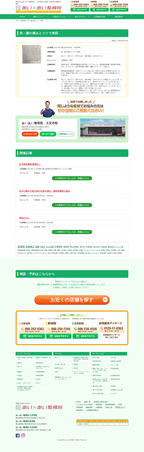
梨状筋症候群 (115, 379)
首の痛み (44, 367)
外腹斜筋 (104, 247)
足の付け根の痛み (98, 393)
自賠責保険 (22, 250)
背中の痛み (96, 357)
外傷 (28, 250)
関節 (55, 250)
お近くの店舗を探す (78, 299)
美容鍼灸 (79, 407)
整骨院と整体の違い (101, 402)
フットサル (95, 253)
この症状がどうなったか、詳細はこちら (72, 178)
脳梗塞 (20, 372)
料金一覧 (109, 407)
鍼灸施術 (89, 407)
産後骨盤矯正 (110, 404)
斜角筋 (70, 250)
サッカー (87, 250)
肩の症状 (58, 353)
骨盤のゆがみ (100, 380)
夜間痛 (103, 250)
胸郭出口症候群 (116, 361)
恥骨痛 (113, 386)
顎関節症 (63, 378)
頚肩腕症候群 (115, 375)
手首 (118, 250)
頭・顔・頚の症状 (24, 353)
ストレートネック (81, 372)
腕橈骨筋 (111, 247)
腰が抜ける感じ (98, 386)
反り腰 (113, 357)
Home (22, 17)
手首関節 (114, 250)
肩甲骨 (82, 247)
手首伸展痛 (80, 253)
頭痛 (25, 358)
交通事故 (89, 247)
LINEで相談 (49, 134)
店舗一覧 (87, 402)
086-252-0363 (31, 134)
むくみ (98, 250)
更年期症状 (39, 363)
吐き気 (38, 379)
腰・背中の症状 (98, 353)
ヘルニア (114, 393)
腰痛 (37, 247)
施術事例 (118, 17)
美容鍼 (61, 253)
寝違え (123, 250)
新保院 (21, 246)
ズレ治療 (50, 247)
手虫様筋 (75, 250)
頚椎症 (43, 358)
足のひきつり (22, 253)
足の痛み (64, 250)
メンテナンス (38, 253)
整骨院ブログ (120, 407)
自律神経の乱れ (25, 388)
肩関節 (66, 247)
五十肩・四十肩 (60, 364)
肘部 (41, 250)
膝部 (58, 250)
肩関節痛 (81, 359)
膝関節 (120, 253)
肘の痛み (88, 253)
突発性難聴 (39, 375)
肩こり (57, 357)
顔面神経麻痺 (40, 372)
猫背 (56, 372)
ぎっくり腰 (119, 247)
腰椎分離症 (96, 365)
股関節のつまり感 (117, 390)
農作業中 (30, 253)
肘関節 (81, 250)
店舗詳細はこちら (66, 134)
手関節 (108, 250)
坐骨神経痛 (114, 368)
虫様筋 (50, 250)
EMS (42, 247)
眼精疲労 (20, 379)
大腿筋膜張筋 (35, 250)
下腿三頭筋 (73, 253)
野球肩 (76, 364)
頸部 (45, 250)
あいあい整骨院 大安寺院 (26, 415)
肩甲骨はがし (59, 368)
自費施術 (59, 247)
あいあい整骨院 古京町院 (26, 427)
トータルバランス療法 (84, 404)
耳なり (38, 383)
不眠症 (20, 375)
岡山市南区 (74, 247)
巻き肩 (76, 368)
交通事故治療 (99, 17)
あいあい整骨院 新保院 (25, 421)
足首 (49, 253)
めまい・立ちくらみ (24, 383)
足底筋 (114, 253)
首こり (45, 253)
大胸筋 (66, 253)
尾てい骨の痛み (98, 390)
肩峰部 (109, 253)
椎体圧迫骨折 (97, 375)
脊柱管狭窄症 (97, 361)
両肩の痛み (54, 253)
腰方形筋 (96, 247)
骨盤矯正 (30, 246)
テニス (93, 250)
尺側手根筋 (103, 253)
